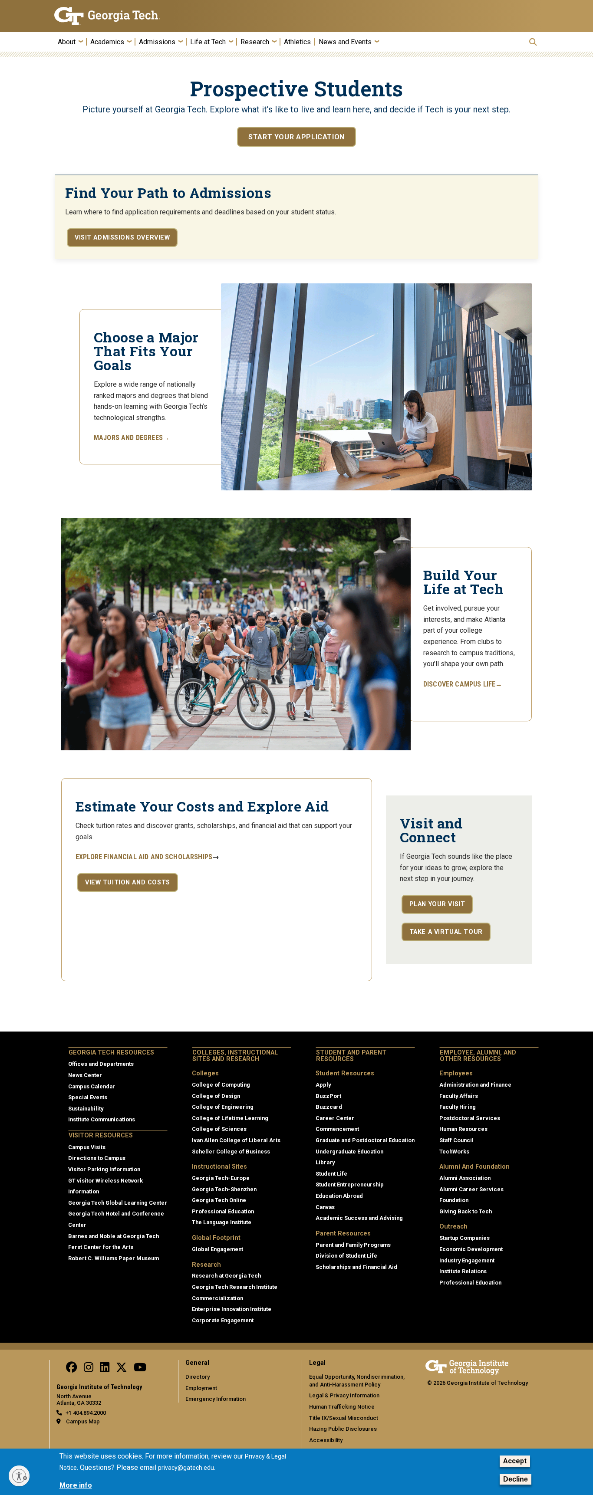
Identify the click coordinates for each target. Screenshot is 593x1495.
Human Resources (463, 1129)
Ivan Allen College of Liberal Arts (236, 1140)
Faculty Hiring (457, 1107)
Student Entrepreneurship (350, 1184)
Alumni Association (465, 1178)
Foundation (453, 1200)
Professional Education (223, 1211)
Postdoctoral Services (469, 1118)
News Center (85, 1075)
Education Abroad (339, 1196)
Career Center (335, 1118)
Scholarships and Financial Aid (356, 1267)
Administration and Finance (475, 1084)
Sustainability (85, 1108)
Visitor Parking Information (104, 1169)
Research (254, 42)
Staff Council (456, 1140)
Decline (515, 1479)
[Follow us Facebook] (71, 1369)
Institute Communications (101, 1119)
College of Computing (221, 1084)
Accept (515, 1461)
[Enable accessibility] (19, 1475)
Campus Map (83, 1421)
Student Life (331, 1173)
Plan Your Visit (437, 904)
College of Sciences (219, 1129)
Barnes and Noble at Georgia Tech (113, 1236)
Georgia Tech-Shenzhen (224, 1189)
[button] (533, 42)
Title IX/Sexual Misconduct (343, 1418)
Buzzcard (329, 1107)
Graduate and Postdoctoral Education (365, 1140)
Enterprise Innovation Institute (231, 1309)
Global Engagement (217, 1249)
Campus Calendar (91, 1086)
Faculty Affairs (458, 1096)
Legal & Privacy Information (344, 1395)
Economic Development (471, 1249)
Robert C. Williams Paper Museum (113, 1258)
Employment (201, 1388)
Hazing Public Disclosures (343, 1429)
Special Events (87, 1097)
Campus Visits (86, 1147)
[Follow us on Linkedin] (104, 1369)
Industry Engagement (466, 1260)
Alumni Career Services (471, 1189)
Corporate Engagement (223, 1320)
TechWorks (454, 1151)
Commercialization (217, 1298)
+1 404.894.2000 (86, 1413)
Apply (323, 1084)
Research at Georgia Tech (226, 1275)
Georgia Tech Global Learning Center (117, 1202)
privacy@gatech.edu (186, 1467)
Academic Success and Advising (359, 1218)
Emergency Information (215, 1399)
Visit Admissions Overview (122, 237)
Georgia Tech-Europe (221, 1178)
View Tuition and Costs (127, 882)
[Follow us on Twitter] (121, 1369)
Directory (197, 1376)
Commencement (337, 1129)
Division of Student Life (346, 1255)
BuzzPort (328, 1096)
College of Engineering (223, 1107)
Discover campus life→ (462, 684)
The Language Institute (221, 1222)
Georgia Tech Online (219, 1200)
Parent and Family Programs (353, 1245)
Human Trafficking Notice (342, 1406)
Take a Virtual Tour (446, 932)
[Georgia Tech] (111, 16)
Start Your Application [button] (296, 137)
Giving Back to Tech (465, 1211)
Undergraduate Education (349, 1151)
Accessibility (326, 1440)
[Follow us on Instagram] (88, 1369)
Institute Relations (463, 1271)
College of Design (216, 1096)
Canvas (325, 1207)
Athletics (297, 42)
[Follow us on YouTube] (140, 1369)
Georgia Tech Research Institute (234, 1287)
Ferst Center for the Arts (100, 1247)
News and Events (345, 42)
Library (325, 1162)
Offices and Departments (101, 1064)
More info (75, 1485)
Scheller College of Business (231, 1151)
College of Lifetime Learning (230, 1118)
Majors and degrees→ (132, 438)
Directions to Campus (96, 1158)
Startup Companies (464, 1238)
